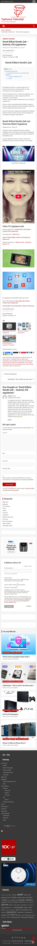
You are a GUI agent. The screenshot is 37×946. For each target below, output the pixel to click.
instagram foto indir (6, 902)
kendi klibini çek (7, 360)
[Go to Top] (34, 938)
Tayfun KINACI (14, 47)
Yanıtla (9, 420)
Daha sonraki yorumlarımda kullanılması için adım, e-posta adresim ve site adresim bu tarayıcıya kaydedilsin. (18, 478)
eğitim (9, 900)
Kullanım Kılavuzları (8, 517)
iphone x (11, 905)
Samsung (7, 790)
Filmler (4, 510)
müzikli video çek (7, 364)
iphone (4, 904)
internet (27, 902)
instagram (29, 900)
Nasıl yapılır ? (5, 806)
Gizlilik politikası (29, 941)
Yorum (5, 432)
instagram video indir (19, 902)
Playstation (6, 710)
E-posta (5, 461)
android (14, 895)
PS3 (8, 915)
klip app (5, 362)
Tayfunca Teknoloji (12, 19)
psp (19, 915)
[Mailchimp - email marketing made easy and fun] (28, 606)
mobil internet (30, 905)
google (21, 900)
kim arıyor (17, 905)
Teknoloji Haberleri (17, 681)
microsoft (23, 905)
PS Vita (22, 915)
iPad (4, 784)
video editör (6, 365)
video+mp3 (17, 365)
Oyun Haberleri (5, 813)
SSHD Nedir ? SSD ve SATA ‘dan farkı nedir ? (20, 379)
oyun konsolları (24, 910)
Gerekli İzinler (8, 577)
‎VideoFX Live (15, 234)
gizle (10, 69)
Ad (4, 453)
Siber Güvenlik (6, 523)
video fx (11, 365)
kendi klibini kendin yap (17, 360)
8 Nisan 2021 (6, 47)
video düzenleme (20, 364)
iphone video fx (7, 359)
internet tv (32, 902)
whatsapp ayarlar (15, 917)
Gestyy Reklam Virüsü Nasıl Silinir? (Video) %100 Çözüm (18, 306)
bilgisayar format (6, 897)
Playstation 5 (21, 912)
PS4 (12, 915)
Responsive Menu (34, 1)
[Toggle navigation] (3, 26)
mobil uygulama (5, 907)
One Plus (7, 795)
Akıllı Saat (5, 502)
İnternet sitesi (6, 468)
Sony (8, 917)
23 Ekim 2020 (6, 745)
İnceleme (11, 39)
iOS (4, 797)
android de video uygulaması (13, 357)
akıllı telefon (8, 895)
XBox (4, 820)
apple (20, 894)
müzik (12, 907)
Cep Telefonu (6, 506)
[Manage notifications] (33, 942)
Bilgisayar (5, 504)
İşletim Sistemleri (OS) (9, 781)
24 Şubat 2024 (6, 659)
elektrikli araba (21, 897)
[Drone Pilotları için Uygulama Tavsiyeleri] (9, 338)
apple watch (27, 895)
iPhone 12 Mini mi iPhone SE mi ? (14, 743)
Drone (4, 508)
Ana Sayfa (4, 763)
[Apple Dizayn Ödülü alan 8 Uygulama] (9, 326)
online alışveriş (12, 910)
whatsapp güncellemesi (27, 917)
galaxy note (15, 900)
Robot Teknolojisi (7, 521)
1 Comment (21, 47)
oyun (17, 910)
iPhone (13, 739)
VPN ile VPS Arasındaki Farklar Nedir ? (16, 657)
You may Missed (8, 631)
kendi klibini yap (28, 360)
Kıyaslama (5, 515)
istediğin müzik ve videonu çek (19, 359)
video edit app (29, 364)
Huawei (7, 793)
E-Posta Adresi (8, 568)
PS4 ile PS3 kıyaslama (10, 374)
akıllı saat (3, 895)
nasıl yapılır (18, 907)
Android (5, 39)
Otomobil (5, 519)
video (13, 364)
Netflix (26, 907)
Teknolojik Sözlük (7, 525)
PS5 (16, 915)
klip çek (9, 362)
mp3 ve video (28, 362)
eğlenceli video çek (27, 357)
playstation (12, 912)
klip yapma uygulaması (18, 362)
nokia (7, 910)
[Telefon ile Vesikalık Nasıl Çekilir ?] (24, 326)
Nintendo (5, 818)
